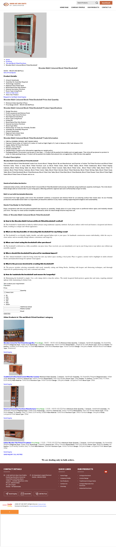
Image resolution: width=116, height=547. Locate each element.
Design (8, 111)
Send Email (106, 3)
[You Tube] (105, 472)
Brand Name (10, 122)
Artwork (8, 131)
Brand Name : (77, 345)
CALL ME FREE (17, 454)
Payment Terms (11, 143)
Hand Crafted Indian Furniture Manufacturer (20, 409)
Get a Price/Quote (10, 72)
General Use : (56, 345)
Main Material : (44, 346)
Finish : (97, 346)
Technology (10, 135)
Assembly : (85, 377)
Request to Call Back (10, 97)
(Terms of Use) (42, 504)
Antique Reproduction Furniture (86, 484)
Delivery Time (10, 147)
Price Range (10, 105)
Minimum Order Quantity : (70, 343)
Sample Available (11, 148)
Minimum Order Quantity (14, 103)
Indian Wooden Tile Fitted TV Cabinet (17, 443)
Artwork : (87, 343)
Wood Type (9, 126)
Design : (81, 346)
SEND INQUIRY (8, 454)
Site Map (63, 486)
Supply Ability (10, 145)
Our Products (93, 7)
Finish (8, 113)
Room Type (9, 118)
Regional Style (11, 133)
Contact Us (106, 7)
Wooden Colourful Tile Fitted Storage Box (19, 343)
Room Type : (96, 345)
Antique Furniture (85, 475)
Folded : (108, 345)
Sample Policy (10, 150)
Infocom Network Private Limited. (37, 506)
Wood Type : (89, 380)
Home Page (64, 7)
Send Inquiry (22, 97)
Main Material (10, 117)
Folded (8, 120)
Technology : (37, 345)
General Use (10, 124)
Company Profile (78, 7)
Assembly (9, 129)
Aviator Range (83, 478)
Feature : (19, 346)
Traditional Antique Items (87, 481)
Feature (8, 127)
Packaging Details (12, 152)
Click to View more (12, 93)
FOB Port (9, 141)
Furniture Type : (64, 346)
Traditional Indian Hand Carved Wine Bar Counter (21, 377)
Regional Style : (19, 345)
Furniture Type (10, 115)
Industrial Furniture (85, 488)
